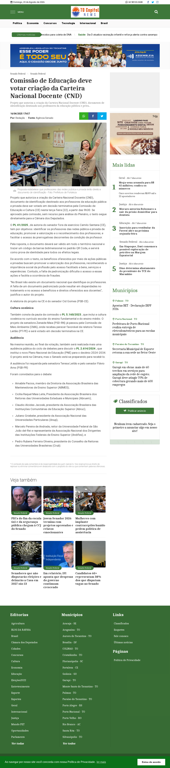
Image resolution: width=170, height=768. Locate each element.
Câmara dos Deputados (24, 642)
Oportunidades (20, 730)
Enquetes (119, 629)
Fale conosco (121, 636)
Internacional (88, 23)
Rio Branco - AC (72, 724)
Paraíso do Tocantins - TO (77, 699)
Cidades (15, 648)
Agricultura (18, 623)
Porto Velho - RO (72, 718)
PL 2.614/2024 (85, 348)
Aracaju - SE (69, 623)
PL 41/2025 (20, 225)
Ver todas (17, 743)
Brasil (104, 23)
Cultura (15, 661)
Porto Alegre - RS (72, 705)
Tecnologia (68, 23)
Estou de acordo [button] (151, 762)
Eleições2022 (18, 680)
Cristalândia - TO (72, 655)
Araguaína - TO (71, 629)
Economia (33, 23)
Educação (16, 673)
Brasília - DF (70, 642)
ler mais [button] (101, 762)
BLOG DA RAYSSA (21, 629)
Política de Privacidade (127, 660)
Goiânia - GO (70, 673)
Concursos (50, 23)
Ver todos (69, 743)
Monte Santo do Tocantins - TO (80, 686)
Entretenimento (20, 686)
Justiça (15, 718)
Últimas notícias (123, 642)
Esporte (15, 692)
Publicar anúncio (137, 410)
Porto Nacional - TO (74, 711)
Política (17, 23)
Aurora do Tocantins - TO (77, 636)
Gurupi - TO (69, 680)
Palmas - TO (69, 692)
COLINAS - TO (70, 648)
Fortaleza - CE (70, 667)
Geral (14, 705)
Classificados (121, 623)
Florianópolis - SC (73, 661)
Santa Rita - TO (71, 730)
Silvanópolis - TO (72, 736)
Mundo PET (18, 724)
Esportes (16, 699)
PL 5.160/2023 (71, 314)
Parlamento (18, 736)
